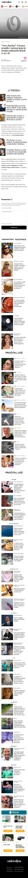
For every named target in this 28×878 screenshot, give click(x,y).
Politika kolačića (19, 871)
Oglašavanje (10, 871)
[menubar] (22, 2)
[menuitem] (22, 2)
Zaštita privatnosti (19, 869)
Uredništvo (9, 869)
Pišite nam (9, 867)
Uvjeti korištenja (19, 867)
